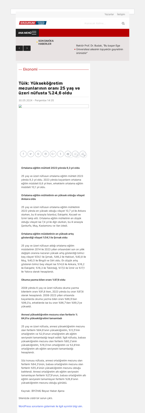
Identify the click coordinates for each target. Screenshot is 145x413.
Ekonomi (30, 69)
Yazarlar (109, 14)
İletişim (121, 14)
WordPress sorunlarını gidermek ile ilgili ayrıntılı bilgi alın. (51, 406)
